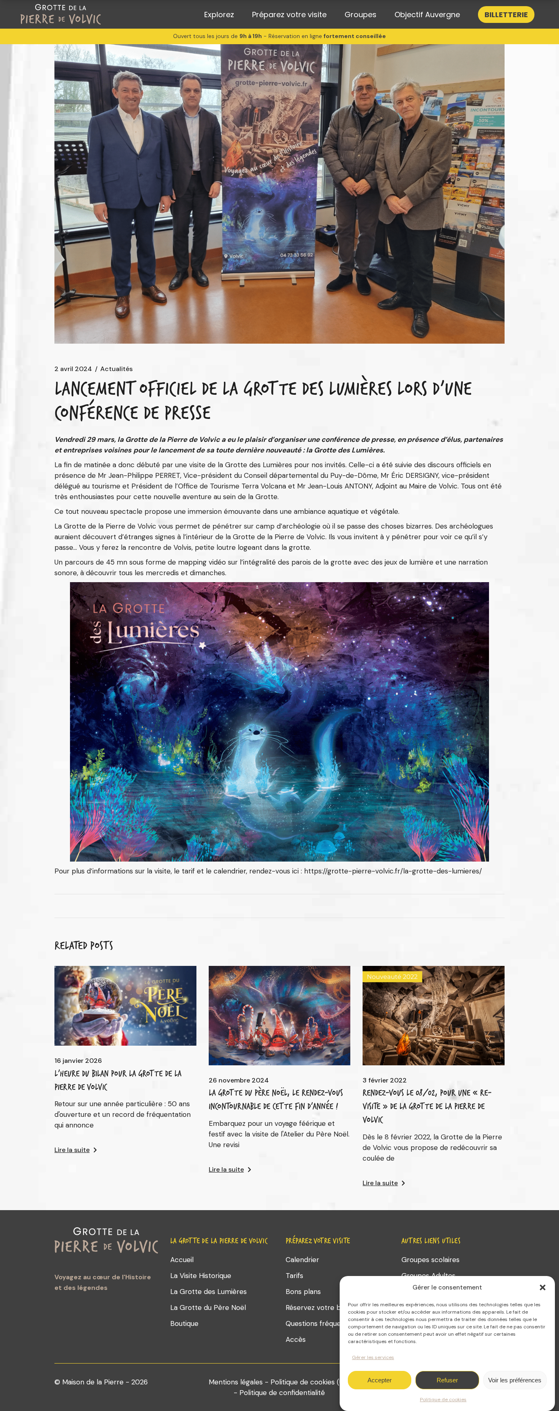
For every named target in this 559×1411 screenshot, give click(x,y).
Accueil (182, 1259)
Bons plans (303, 1291)
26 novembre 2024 (239, 1080)
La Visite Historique (200, 1275)
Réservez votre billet (319, 1307)
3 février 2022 (385, 1080)
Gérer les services (373, 1357)
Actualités (116, 369)
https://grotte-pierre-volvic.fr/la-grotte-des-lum (384, 870)
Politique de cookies (443, 1399)
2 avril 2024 (73, 369)
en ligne (312, 36)
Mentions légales (236, 1381)
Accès (296, 1339)
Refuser (447, 1380)
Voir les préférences (514, 1380)
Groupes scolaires (430, 1259)
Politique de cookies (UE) (310, 1381)
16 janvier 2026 (78, 1061)
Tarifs (294, 1275)
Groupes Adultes (428, 1275)
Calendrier (302, 1259)
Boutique (184, 1323)
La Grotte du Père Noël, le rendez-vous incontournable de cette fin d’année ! (276, 1099)
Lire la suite (72, 1149)
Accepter (379, 1380)
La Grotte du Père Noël (208, 1307)
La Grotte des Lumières (208, 1291)
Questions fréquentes (320, 1323)
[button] (543, 1287)
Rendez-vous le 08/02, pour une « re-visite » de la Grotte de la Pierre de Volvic (427, 1106)
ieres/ (473, 870)
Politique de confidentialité (282, 1392)
